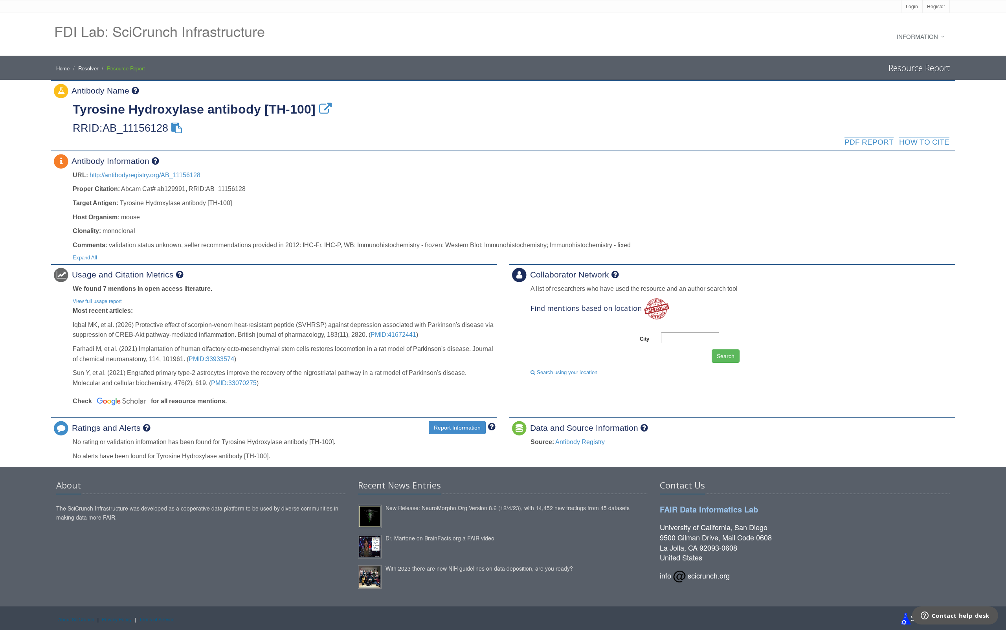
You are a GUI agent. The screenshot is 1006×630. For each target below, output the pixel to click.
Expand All (85, 258)
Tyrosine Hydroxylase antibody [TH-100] (194, 109)
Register (936, 6)
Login (912, 6)
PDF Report (869, 142)
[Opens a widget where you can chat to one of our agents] (955, 616)
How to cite (924, 142)
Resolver (88, 68)
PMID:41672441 (393, 334)
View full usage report (97, 301)
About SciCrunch (76, 619)
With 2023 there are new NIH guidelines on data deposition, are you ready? (479, 568)
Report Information (457, 427)
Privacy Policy (117, 619)
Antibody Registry (580, 442)
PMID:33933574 (211, 359)
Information (917, 36)
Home (63, 68)
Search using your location (566, 372)
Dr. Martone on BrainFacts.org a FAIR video (440, 538)
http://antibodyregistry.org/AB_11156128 (145, 175)
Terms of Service (156, 619)
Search (725, 356)
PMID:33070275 (234, 383)
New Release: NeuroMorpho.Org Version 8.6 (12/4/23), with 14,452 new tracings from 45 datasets (508, 508)
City (644, 339)
